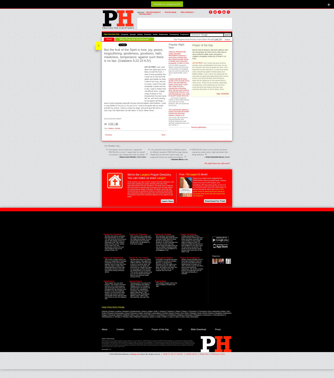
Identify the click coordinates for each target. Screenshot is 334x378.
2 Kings (183, 311)
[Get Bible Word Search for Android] (220, 241)
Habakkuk (218, 313)
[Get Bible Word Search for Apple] (220, 248)
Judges (150, 311)
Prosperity (124, 34)
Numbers (126, 311)
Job (228, 311)
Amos (187, 313)
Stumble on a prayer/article (167, 4)
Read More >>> (106, 349)
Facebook (211, 12)
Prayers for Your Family (138, 258)
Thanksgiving (174, 34)
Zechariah (111, 315)
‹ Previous (108, 135)
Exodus (111, 311)
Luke (137, 315)
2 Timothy (124, 317)
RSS (228, 12)
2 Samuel (170, 311)
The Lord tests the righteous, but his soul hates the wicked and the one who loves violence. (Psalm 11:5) (179, 112)
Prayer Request (153, 12)
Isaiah (140, 313)
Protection (147, 34)
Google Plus (219, 12)
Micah (205, 313)
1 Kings (177, 311)
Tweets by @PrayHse (198, 127)
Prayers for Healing (188, 234)
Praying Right (160, 281)
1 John (170, 317)
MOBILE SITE (204, 354)
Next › (164, 135)
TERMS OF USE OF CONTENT (173, 354)
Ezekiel (165, 313)
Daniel (171, 313)
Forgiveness (184, 34)
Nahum (211, 313)
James (152, 317)
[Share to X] (114, 124)
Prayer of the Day (160, 329)
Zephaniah (227, 313)
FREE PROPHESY (187, 12)
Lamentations (156, 313)
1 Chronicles (192, 311)
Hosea (177, 313)
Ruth (155, 311)
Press (218, 329)
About (104, 329)
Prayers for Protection (138, 234)
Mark (132, 315)
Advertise (137, 329)
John (141, 315)
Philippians (198, 315)
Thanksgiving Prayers (163, 258)
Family (155, 34)
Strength (133, 34)
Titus (131, 317)
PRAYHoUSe (118, 19)
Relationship (163, 34)
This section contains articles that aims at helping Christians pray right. (166, 284)
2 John (176, 317)
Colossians (207, 315)
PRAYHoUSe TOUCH (218, 354)
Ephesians (189, 315)
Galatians (111, 128)
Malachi (119, 315)
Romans (152, 315)
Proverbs (110, 313)
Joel (182, 313)
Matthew (126, 315)
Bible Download (198, 329)
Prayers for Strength (163, 234)
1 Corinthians (160, 315)
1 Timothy (116, 317)
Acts (145, 315)
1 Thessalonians (218, 315)
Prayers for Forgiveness (190, 258)
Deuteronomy (135, 311)
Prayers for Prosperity (112, 234)
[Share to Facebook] (117, 124)
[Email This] (109, 124)
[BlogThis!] (112, 124)
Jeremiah (147, 313)
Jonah (199, 313)
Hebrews (145, 317)
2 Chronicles (202, 311)
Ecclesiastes (119, 313)
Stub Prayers (109, 281)
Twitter (215, 12)
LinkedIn (224, 12)
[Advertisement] (184, 23)
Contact (120, 329)
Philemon (137, 317)
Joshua (144, 311)
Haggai (104, 315)
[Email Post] (105, 124)
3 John (182, 317)
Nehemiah (216, 311)
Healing (140, 34)
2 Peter (164, 317)
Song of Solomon (131, 313)
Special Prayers (135, 281)
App (180, 329)
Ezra (209, 311)
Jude (188, 317)
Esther (223, 311)
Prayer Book (170, 12)
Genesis (105, 311)
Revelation (194, 317)
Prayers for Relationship (113, 258)
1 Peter (158, 317)
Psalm (104, 313)
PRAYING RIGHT (145, 14)
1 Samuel (162, 311)
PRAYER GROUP (191, 354)
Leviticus (118, 311)
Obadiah (193, 313)
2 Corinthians (171, 315)
